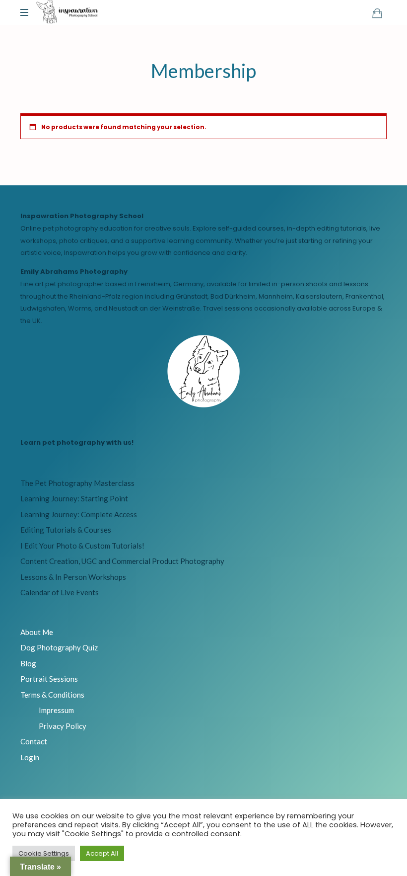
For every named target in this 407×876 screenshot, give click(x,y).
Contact (33, 741)
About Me (36, 632)
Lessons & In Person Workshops (73, 576)
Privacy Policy (62, 725)
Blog (28, 663)
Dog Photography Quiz (59, 647)
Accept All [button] (102, 853)
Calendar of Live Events (59, 592)
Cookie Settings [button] (43, 853)
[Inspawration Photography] (67, 12)
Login (29, 757)
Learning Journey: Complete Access (78, 514)
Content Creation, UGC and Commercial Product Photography (122, 561)
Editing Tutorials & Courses (65, 529)
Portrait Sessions (49, 678)
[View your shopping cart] (377, 13)
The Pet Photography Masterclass (77, 482)
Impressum (56, 710)
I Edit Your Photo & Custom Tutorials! (82, 545)
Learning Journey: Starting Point (74, 498)
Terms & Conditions (52, 694)
